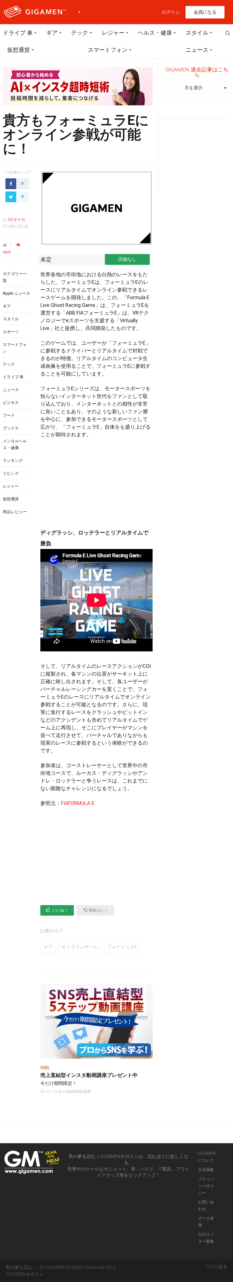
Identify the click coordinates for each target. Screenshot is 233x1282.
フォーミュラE (122, 946)
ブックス (11, 428)
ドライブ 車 (18, 32)
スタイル (197, 32)
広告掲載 (206, 1169)
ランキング (13, 460)
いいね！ (59, 910)
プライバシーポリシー (206, 1186)
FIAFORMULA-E (78, 803)
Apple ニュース (16, 293)
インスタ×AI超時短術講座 (68, 1091)
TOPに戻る (216, 1266)
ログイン (171, 12)
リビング (11, 473)
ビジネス (11, 402)
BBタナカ (16, 219)
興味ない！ (98, 910)
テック (79, 32)
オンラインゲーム (80, 946)
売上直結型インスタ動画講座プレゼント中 (89, 1075)
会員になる (205, 12)
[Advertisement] (96, 485)
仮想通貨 (18, 49)
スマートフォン (108, 49)
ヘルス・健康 (155, 32)
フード (9, 415)
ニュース (197, 49)
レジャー (113, 32)
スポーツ (11, 331)
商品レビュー (15, 511)
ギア (52, 32)
